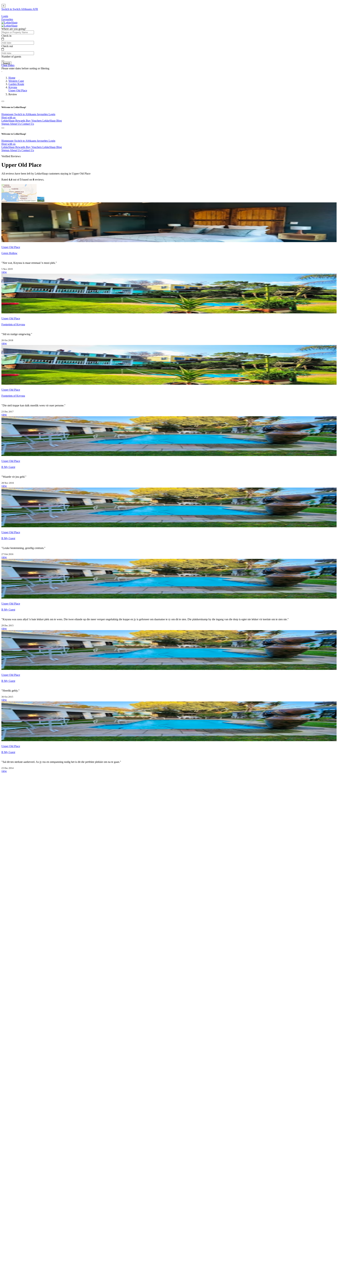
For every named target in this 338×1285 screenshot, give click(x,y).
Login (52, 114)
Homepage (7, 114)
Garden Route (16, 84)
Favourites (7, 19)
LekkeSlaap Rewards (13, 120)
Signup (5, 123)
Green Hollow (9, 253)
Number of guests (11, 56)
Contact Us (27, 123)
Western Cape (16, 80)
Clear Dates (7, 65)
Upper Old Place (17, 90)
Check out (7, 46)
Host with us (8, 117)
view (4, 272)
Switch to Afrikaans (25, 114)
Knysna (12, 87)
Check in (6, 35)
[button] (169, 71)
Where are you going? (13, 28)
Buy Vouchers (34, 120)
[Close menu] (2, 101)
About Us (15, 123)
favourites (43, 114)
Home (11, 77)
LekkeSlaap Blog (52, 120)
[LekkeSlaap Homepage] (9, 22)
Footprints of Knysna (13, 324)
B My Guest (8, 467)
